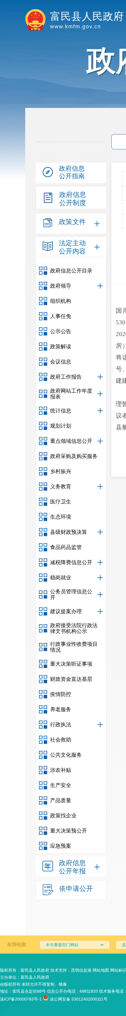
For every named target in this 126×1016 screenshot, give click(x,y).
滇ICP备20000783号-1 (21, 999)
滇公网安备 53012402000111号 (78, 999)
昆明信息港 (81, 970)
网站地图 (101, 970)
